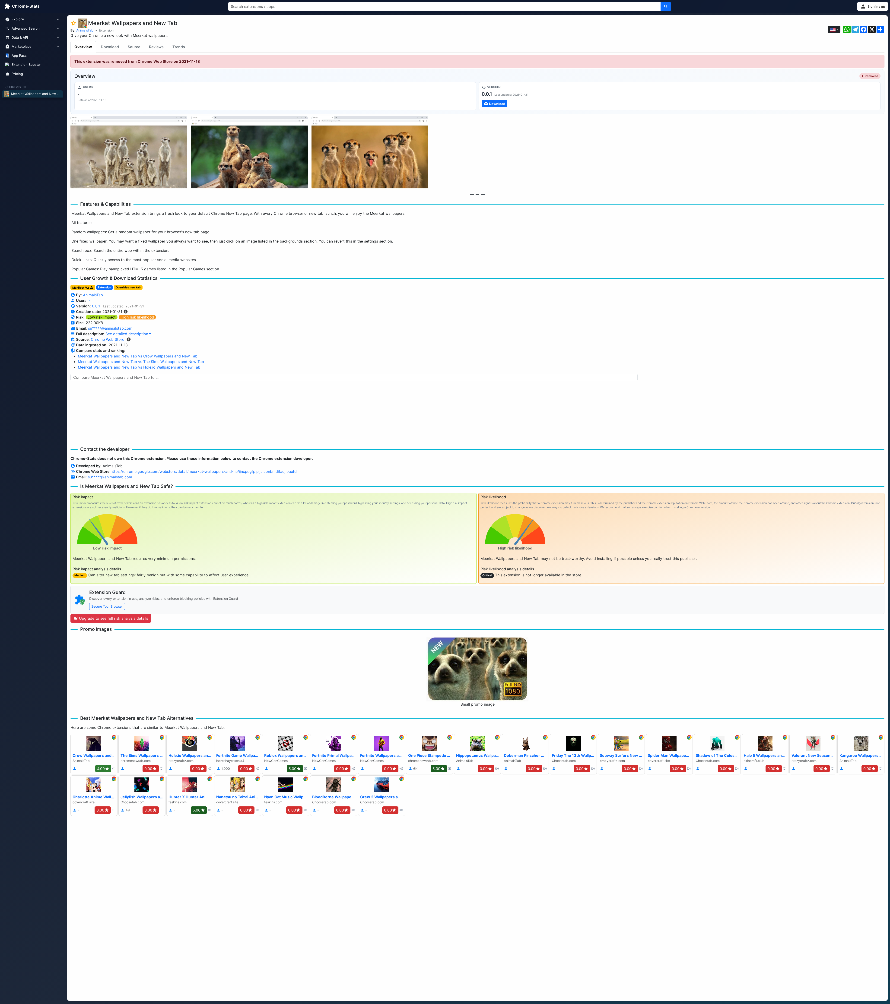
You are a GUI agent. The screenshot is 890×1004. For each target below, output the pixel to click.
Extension (106, 30)
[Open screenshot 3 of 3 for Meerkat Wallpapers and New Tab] (370, 152)
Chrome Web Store (107, 339)
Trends (178, 46)
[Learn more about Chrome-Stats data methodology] (128, 339)
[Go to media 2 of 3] (477, 194)
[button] (872, 6)
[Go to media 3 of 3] (483, 194)
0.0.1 (96, 306)
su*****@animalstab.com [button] (110, 328)
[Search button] (666, 6)
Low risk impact (102, 317)
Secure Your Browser (107, 606)
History (17, 86)
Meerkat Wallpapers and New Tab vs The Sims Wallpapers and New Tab (141, 361)
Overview (83, 46)
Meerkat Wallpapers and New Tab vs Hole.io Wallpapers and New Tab (139, 367)
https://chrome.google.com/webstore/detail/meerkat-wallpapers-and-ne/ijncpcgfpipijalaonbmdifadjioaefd (204, 471)
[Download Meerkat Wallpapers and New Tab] (679, 96)
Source (134, 46)
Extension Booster (26, 65)
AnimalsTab (84, 30)
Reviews (156, 46)
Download (110, 46)
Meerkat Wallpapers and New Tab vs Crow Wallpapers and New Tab (137, 356)
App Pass (19, 56)
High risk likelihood (137, 317)
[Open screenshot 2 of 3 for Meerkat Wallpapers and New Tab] (249, 152)
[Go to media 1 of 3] (472, 194)
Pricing (17, 74)
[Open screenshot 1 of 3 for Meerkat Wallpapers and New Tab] (128, 152)
